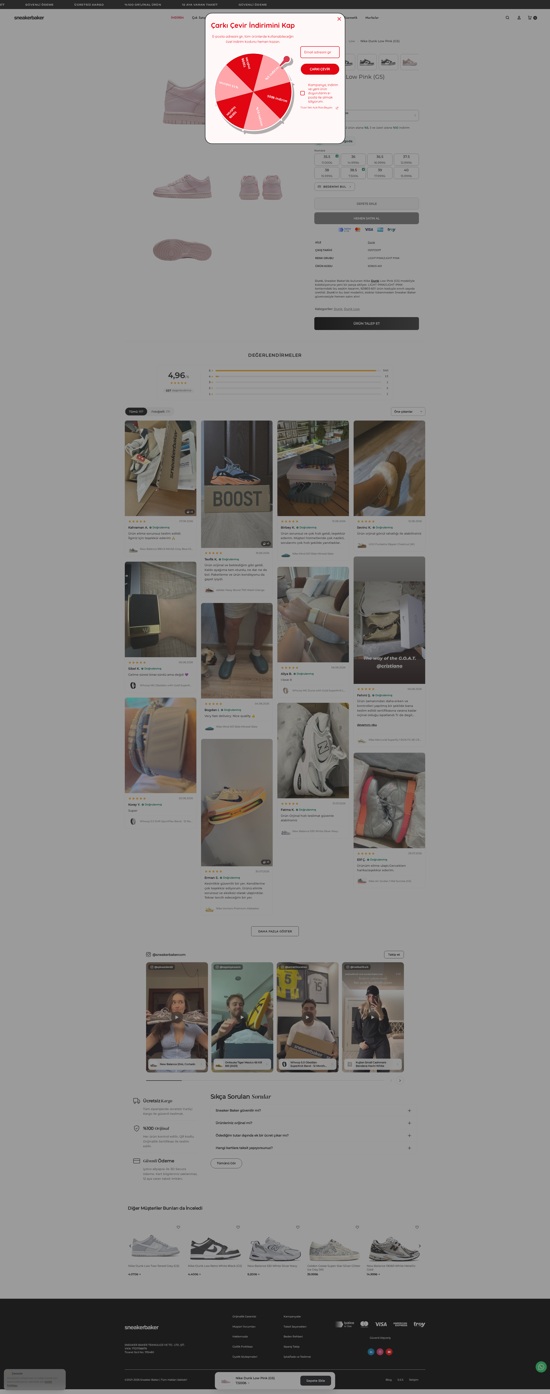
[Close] (339, 19)
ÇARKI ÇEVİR (320, 69)
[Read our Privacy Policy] (337, 108)
